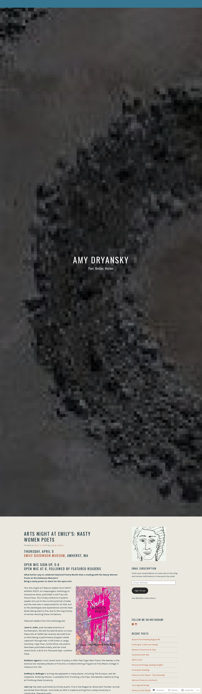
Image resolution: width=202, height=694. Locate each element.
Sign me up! (140, 590)
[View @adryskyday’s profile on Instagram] (136, 624)
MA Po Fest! (137, 660)
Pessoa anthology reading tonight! (147, 665)
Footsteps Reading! (140, 670)
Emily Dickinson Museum (44, 555)
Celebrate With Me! (140, 655)
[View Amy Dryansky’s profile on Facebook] (133, 624)
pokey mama (56, 545)
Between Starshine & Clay (144, 650)
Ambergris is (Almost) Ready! (145, 644)
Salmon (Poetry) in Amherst (144, 680)
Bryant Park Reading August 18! (146, 639)
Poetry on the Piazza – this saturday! (148, 690)
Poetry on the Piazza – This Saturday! (148, 675)
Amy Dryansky (101, 259)
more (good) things (140, 685)
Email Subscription (144, 568)
